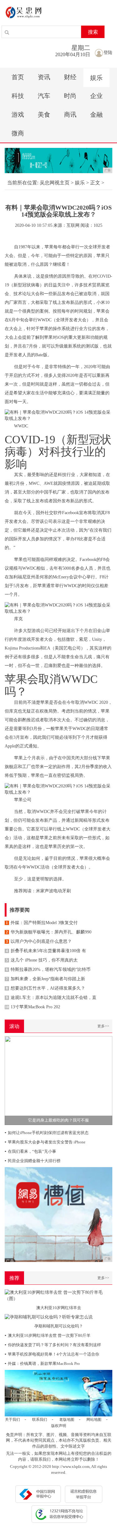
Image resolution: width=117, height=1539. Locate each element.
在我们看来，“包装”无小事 (30, 1151)
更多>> (103, 1026)
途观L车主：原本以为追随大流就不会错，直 (51, 997)
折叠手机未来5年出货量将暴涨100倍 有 (46, 950)
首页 (18, 77)
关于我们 (12, 1419)
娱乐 (96, 77)
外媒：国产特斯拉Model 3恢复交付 (42, 922)
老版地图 (66, 1419)
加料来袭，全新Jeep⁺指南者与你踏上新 (45, 978)
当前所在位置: (22, 182)
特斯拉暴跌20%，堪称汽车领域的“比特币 (48, 969)
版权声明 (58, 1426)
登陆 (108, 52)
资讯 (44, 77)
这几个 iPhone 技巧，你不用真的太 (42, 960)
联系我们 (39, 1419)
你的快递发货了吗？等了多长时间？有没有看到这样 (53, 1344)
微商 (18, 133)
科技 (18, 95)
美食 (44, 114)
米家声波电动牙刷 (53, 891)
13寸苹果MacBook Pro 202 (32, 1007)
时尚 (70, 95)
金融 (96, 114)
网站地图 (93, 1419)
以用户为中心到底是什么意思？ (39, 941)
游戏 (18, 114)
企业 (96, 95)
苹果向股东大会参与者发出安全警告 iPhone (45, 1142)
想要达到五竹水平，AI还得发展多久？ (45, 988)
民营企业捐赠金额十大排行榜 (33, 1160)
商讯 (70, 114)
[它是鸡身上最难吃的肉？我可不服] (58, 1080)
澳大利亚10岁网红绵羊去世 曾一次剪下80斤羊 (47, 1335)
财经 (70, 77)
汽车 (44, 95)
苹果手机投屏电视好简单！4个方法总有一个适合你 (52, 1354)
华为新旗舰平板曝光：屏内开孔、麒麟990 (48, 932)
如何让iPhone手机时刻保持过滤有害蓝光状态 (47, 1132)
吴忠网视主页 (55, 182)
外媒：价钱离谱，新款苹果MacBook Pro (42, 1363)
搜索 (93, 32)
